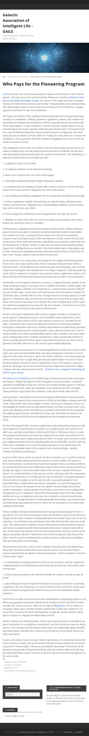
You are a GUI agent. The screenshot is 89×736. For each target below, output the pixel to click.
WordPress (68, 732)
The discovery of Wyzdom (16, 378)
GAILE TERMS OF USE (14, 716)
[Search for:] (22, 694)
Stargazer (79, 732)
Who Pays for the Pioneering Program (19, 671)
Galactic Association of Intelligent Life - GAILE (36, 732)
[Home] (4, 76)
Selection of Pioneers (12, 665)
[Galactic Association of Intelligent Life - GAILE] (4, 659)
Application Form (11, 668)
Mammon (59, 605)
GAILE (6, 94)
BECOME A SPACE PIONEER (15, 662)
